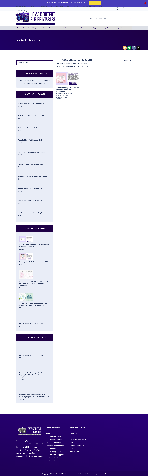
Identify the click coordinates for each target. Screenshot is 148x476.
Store (45, 28)
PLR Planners (67, 28)
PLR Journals (55, 28)
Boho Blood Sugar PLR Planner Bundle (32, 176)
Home (19, 28)
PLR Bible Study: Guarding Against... (31, 104)
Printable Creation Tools (55, 458)
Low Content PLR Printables (62, 474)
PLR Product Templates (62, 96)
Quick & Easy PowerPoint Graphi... (31, 213)
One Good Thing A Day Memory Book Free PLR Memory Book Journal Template (33, 283)
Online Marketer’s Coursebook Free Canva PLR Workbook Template (33, 304)
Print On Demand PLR (62, 97)
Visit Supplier (67, 81)
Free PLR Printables (82, 28)
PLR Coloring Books (53, 452)
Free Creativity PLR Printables (31, 324)
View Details (67, 75)
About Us (26, 28)
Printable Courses (53, 461)
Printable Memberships (55, 446)
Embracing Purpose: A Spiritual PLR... (32, 164)
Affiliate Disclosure (77, 446)
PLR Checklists (60, 93)
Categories (35, 28)
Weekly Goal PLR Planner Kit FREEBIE (33, 262)
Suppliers (96, 28)
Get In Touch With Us (78, 440)
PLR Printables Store (54, 437)
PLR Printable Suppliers (55, 455)
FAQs (71, 443)
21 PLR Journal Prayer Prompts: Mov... (32, 116)
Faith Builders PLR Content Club (30, 140)
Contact (124, 28)
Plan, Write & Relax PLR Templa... (30, 201)
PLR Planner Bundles (54, 440)
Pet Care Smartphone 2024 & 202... (31, 152)
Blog (117, 28)
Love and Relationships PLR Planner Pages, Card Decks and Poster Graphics (33, 375)
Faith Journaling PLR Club (27, 128)
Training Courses (106, 28)
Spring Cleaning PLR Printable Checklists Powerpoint (63, 90)
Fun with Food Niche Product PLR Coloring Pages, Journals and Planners (34, 396)
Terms (72, 449)
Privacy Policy (75, 452)
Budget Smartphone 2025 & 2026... (31, 188)
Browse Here (94, 3)
